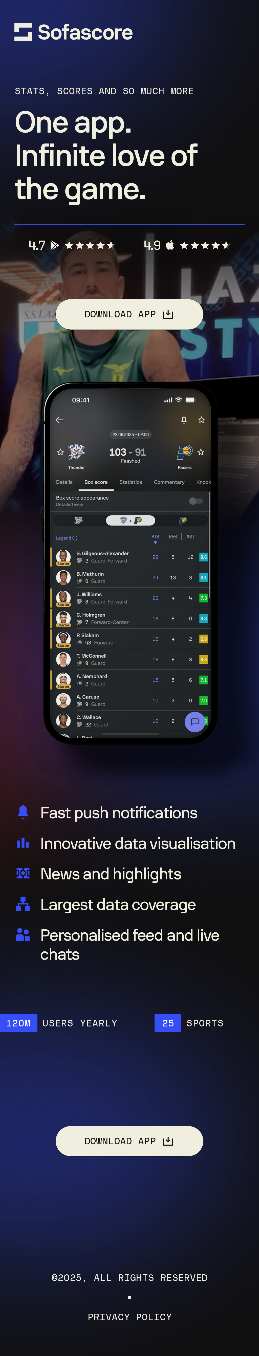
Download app (120, 314)
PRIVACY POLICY (129, 1317)
